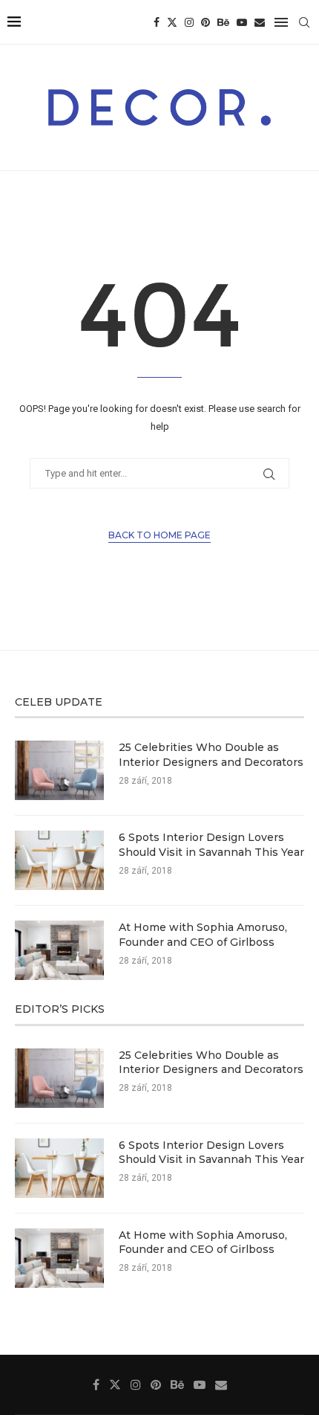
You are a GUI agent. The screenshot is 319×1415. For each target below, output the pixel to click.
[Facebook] (157, 22)
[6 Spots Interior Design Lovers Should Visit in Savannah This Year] (59, 860)
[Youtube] (242, 22)
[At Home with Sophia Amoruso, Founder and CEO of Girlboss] (59, 950)
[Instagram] (189, 22)
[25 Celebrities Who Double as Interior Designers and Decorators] (59, 770)
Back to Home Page (159, 535)
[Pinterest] (205, 22)
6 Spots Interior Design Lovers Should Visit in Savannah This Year (211, 845)
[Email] (259, 22)
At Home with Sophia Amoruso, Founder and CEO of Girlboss (203, 935)
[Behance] (223, 22)
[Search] (304, 22)
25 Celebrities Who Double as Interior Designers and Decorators (211, 755)
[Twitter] (172, 22)
